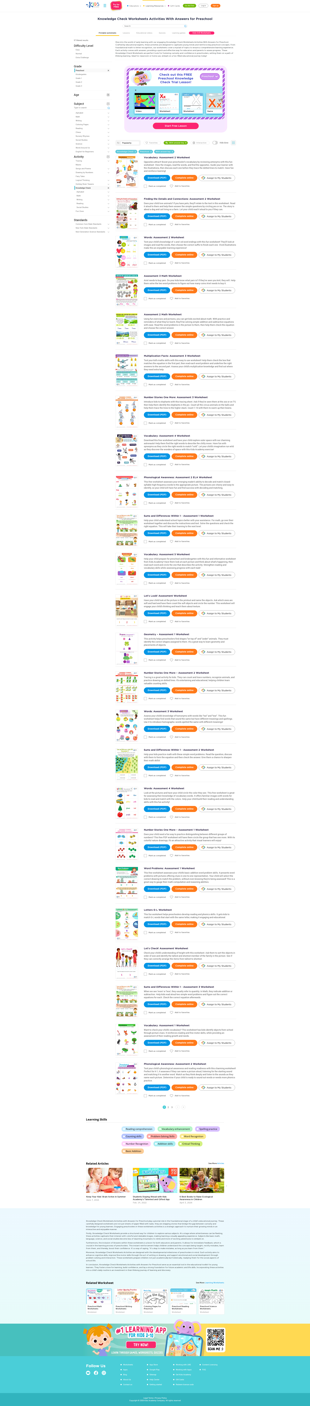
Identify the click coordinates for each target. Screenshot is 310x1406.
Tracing (79, 161)
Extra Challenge (82, 57)
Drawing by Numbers (84, 172)
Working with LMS (183, 1364)
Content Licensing (209, 1364)
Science (79, 144)
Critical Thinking (191, 1143)
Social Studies (82, 140)
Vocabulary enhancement (176, 1129)
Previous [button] (84, 1186)
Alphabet (79, 113)
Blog (125, 1374)
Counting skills (133, 1136)
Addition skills (165, 1143)
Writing (79, 120)
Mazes (78, 164)
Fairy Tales (80, 176)
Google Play (155, 1369)
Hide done (224, 142)
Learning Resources (154, 6)
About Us (127, 1379)
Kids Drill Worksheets (202, 32)
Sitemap (153, 1374)
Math (78, 116)
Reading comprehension (139, 1129)
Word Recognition (193, 1136)
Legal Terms (148, 1398)
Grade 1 (79, 78)
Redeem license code (185, 1384)
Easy (78, 49)
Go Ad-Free (189, 6)
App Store (154, 1364)
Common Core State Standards (88, 224)
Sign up (215, 6)
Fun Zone (80, 211)
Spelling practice (208, 1129)
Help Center (154, 1379)
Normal (79, 53)
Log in (203, 6)
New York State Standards (86, 228)
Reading (79, 128)
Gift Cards (175, 6)
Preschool (80, 70)
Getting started (156, 1384)
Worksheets (128, 1364)
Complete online (184, 178)
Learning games (178, 33)
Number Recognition (137, 1143)
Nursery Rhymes (82, 136)
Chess (78, 132)
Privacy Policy (161, 1398)
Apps (125, 1369)
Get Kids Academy (183, 1374)
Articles (220, 1163)
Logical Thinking (83, 180)
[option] (108, 1186)
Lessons (126, 33)
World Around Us (83, 147)
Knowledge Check (83, 188)
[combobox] (130, 143)
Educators (134, 6)
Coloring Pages (82, 124)
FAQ (204, 1369)
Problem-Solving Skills (162, 1136)
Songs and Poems (83, 168)
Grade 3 (79, 86)
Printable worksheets (107, 33)
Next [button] (226, 1186)
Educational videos (144, 33)
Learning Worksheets (214, 1282)
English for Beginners (85, 151)
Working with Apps (184, 1369)
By (118, 143)
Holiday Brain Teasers (85, 184)
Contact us (127, 1384)
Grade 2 (79, 82)
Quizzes (162, 33)
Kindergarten (81, 74)
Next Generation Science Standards (90, 231)
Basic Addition (133, 1151)
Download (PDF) (157, 178)
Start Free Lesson (176, 125)
